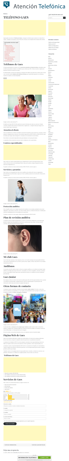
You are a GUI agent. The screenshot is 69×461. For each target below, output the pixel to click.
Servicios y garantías (10, 49)
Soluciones (50, 150)
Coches (49, 79)
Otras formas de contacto (10, 56)
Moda (49, 124)
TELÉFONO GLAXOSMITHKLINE (38, 444)
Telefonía (50, 155)
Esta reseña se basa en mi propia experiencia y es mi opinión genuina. (20, 421)
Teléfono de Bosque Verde (53, 42)
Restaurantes (51, 143)
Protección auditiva (10, 50)
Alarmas (50, 58)
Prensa (49, 138)
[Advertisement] (24, 27)
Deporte (50, 91)
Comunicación (51, 82)
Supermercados (51, 151)
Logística (50, 117)
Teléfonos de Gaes (8, 45)
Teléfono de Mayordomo (53, 45)
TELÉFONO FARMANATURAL (10, 444)
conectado (15, 452)
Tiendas (50, 160)
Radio (49, 141)
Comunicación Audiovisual (53, 84)
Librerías (50, 115)
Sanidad (50, 145)
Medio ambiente (51, 120)
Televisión (50, 157)
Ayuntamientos (51, 70)
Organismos (50, 132)
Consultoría (50, 86)
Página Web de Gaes (9, 58)
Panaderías (50, 134)
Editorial (50, 94)
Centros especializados (11, 47)
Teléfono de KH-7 (52, 44)
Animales (50, 63)
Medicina (5, 13)
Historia (50, 112)
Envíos (49, 105)
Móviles (50, 127)
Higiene (49, 110)
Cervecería (50, 77)
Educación (50, 96)
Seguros (50, 146)
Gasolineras (50, 108)
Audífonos (7, 54)
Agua (49, 56)
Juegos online (51, 113)
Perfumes (50, 136)
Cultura (49, 87)
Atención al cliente (9, 46)
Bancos (49, 72)
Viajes (49, 164)
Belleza (49, 75)
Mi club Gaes (7, 52)
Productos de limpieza (52, 139)
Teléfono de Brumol (52, 49)
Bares (49, 73)
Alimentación (51, 60)
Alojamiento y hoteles (52, 61)
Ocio (49, 129)
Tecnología (50, 153)
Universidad (50, 162)
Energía (49, 101)
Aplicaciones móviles (52, 65)
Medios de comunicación (53, 122)
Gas (49, 106)
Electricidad (50, 98)
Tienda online (51, 158)
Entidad (49, 103)
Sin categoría (51, 148)
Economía (50, 93)
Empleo (49, 99)
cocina (49, 80)
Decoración (50, 89)
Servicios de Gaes (8, 60)
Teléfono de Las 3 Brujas (53, 47)
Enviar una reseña (10, 423)
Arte (49, 67)
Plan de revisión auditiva (10, 51)
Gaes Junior (7, 55)
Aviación (50, 68)
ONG (49, 131)
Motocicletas (51, 125)
